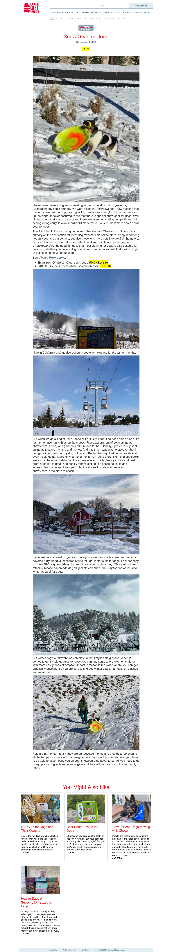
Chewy (86, 48)
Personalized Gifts (110, 12)
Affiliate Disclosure (70, 950)
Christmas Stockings (61, 12)
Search (141, 5)
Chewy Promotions (52, 257)
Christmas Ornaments (86, 12)
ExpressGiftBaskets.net (116, 950)
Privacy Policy (52, 950)
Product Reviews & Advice (137, 12)
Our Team (85, 950)
